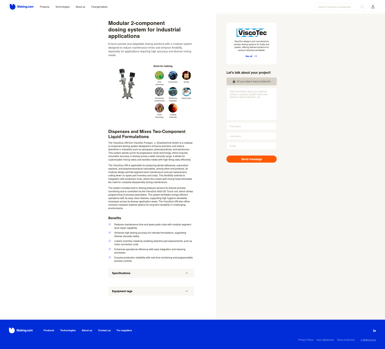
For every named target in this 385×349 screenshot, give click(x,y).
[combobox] (340, 7)
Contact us (104, 330)
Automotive (173, 81)
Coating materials (173, 115)
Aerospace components (159, 99)
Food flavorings (159, 115)
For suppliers (124, 330)
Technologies (62, 6)
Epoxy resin (186, 98)
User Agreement (325, 339)
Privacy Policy (305, 339)
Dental (186, 81)
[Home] (22, 7)
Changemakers (99, 6)
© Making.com (368, 339)
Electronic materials (173, 99)
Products (44, 6)
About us (80, 6)
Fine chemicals (159, 83)
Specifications (121, 273)
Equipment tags (122, 291)
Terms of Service (346, 339)
